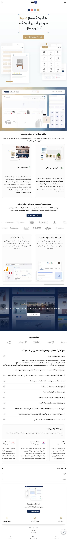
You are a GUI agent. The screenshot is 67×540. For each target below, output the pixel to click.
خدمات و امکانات (61, 469)
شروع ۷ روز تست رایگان (35, 37)
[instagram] (33, 528)
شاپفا (64, 474)
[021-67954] (63, 531)
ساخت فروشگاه (34, 314)
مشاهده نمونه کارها (35, 215)
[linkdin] (37, 528)
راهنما (64, 479)
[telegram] (30, 528)
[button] (2, 2)
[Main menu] (65, 2)
